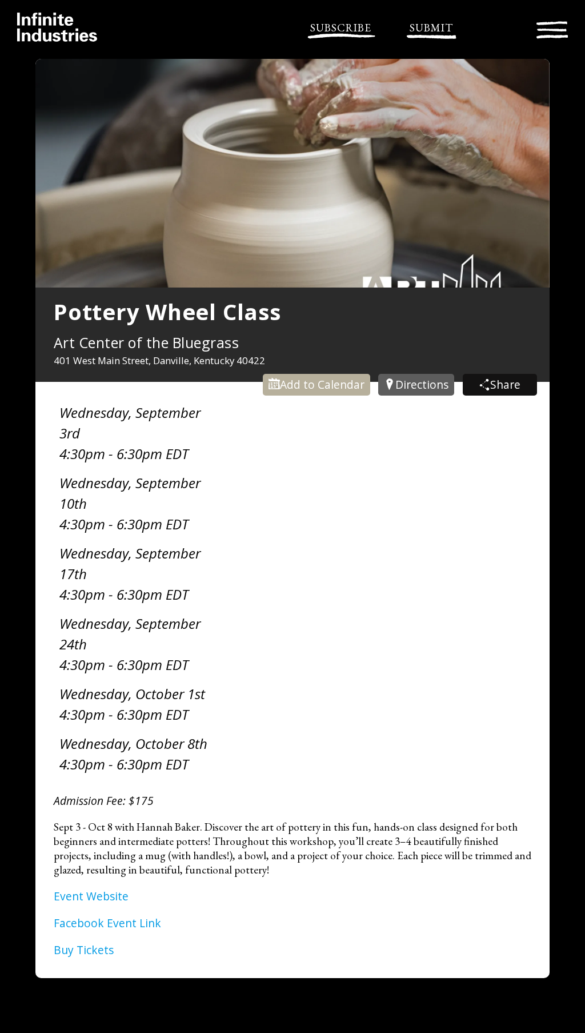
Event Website (91, 896)
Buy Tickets (84, 950)
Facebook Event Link (107, 923)
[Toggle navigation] (552, 28)
